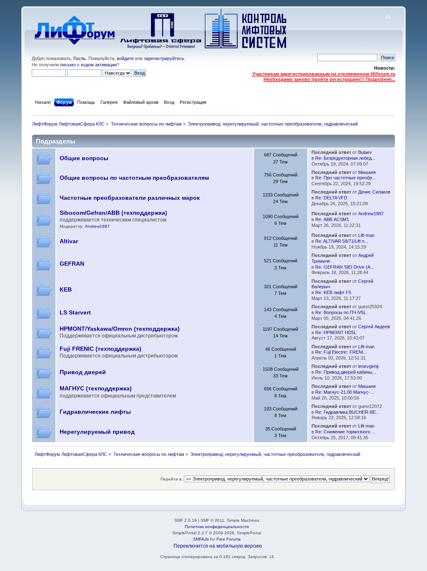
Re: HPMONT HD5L (336, 332)
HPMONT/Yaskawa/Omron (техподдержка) (120, 329)
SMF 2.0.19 (185, 520)
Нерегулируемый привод (97, 432)
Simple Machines (243, 520)
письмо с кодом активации (88, 64)
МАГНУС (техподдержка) (96, 388)
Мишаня (367, 172)
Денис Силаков (374, 191)
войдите (125, 58)
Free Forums (228, 539)
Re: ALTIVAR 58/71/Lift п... (341, 241)
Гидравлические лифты (95, 412)
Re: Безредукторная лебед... (345, 158)
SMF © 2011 (212, 520)
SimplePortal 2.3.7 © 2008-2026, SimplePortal (216, 533)
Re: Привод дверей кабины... (345, 372)
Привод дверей (83, 372)
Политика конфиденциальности (217, 526)
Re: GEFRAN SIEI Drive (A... (344, 266)
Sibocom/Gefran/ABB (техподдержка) (113, 213)
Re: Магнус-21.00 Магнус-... (344, 392)
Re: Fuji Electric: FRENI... (341, 352)
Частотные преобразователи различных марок (130, 198)
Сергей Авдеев (374, 326)
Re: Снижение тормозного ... (345, 431)
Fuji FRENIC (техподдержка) (100, 349)
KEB (66, 290)
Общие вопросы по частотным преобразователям (134, 178)
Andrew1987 (97, 226)
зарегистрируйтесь (164, 58)
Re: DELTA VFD (331, 197)
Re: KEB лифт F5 (333, 292)
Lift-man (366, 235)
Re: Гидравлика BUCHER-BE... (347, 412)
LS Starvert (75, 312)
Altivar (69, 241)
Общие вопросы (84, 158)
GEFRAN (72, 264)
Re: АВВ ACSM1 (332, 219)
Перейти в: (172, 479)
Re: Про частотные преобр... (345, 177)
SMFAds (201, 539)
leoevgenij (368, 366)
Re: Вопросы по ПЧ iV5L (340, 312)
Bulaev (365, 152)
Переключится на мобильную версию (217, 546)
